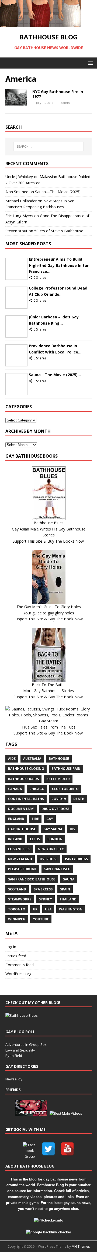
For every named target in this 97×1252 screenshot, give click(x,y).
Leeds (35, 839)
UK (35, 909)
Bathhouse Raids (23, 779)
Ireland (15, 839)
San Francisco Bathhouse (32, 879)
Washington (70, 909)
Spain (65, 889)
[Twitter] (48, 1149)
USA (48, 909)
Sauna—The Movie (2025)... (55, 374)
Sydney (45, 899)
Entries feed (15, 955)
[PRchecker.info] (48, 1220)
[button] (90, 63)
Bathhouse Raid (65, 768)
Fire (35, 818)
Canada (15, 789)
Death (78, 799)
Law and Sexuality (20, 1050)
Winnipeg (16, 919)
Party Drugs (76, 859)
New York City (51, 849)
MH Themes (81, 1246)
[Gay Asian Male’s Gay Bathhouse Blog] (21, 1015)
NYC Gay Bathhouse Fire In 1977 (57, 94)
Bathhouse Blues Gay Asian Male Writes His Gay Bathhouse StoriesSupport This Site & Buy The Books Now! (48, 531)
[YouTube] (67, 1149)
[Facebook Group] (29, 1149)
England (16, 818)
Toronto (16, 909)
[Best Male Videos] (66, 1113)
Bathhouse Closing (26, 768)
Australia (32, 758)
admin (65, 103)
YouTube (41, 919)
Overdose (48, 859)
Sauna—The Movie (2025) (58, 191)
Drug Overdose (55, 809)
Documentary (21, 809)
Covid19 (58, 799)
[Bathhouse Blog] (40, 23)
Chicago (36, 789)
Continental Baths (26, 799)
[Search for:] (48, 146)
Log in (10, 946)
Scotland (17, 889)
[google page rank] (48, 1232)
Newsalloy (13, 1079)
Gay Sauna (52, 829)
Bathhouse (59, 758)
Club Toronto (65, 789)
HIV (72, 829)
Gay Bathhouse (22, 829)
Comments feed (19, 964)
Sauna (68, 879)
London (55, 839)
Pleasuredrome (22, 869)
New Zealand (20, 859)
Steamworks (19, 899)
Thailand (68, 899)
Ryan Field (13, 1055)
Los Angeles (19, 849)
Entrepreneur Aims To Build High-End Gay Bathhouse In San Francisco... (59, 265)
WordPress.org (18, 973)
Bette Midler (58, 779)
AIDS (12, 758)
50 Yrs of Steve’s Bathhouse (58, 230)
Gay (49, 818)
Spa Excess (43, 889)
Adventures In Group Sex (26, 1044)
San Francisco (57, 869)
